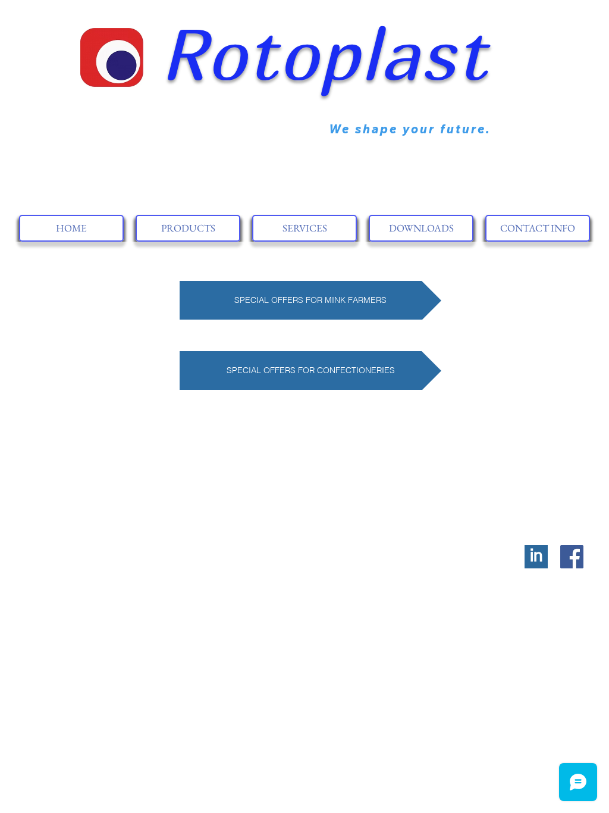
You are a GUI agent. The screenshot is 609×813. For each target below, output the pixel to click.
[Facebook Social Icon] (571, 556)
